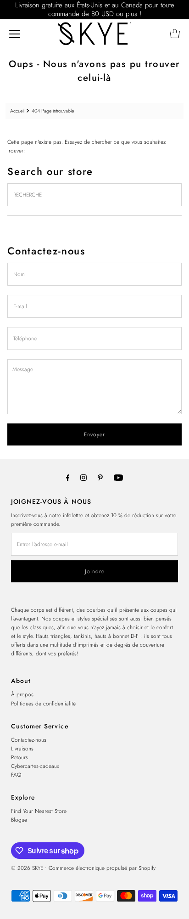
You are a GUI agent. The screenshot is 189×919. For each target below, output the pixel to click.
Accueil (17, 110)
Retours (19, 757)
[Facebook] (68, 477)
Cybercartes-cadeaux (35, 766)
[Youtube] (118, 477)
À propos (22, 694)
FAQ (16, 774)
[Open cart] (174, 34)
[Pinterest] (100, 477)
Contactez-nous (28, 740)
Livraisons (22, 748)
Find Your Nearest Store (39, 811)
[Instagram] (83, 477)
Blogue (19, 819)
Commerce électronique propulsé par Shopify (102, 868)
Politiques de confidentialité (43, 703)
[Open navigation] (14, 34)
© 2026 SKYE (27, 868)
